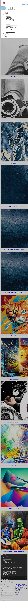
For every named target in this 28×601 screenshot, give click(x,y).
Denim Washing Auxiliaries (11, 27)
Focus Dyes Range (10, 19)
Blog (4, 35)
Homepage (5, 12)
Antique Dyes (8, 17)
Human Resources (7, 34)
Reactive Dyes (9, 18)
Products (5, 14)
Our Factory (6, 33)
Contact (5, 36)
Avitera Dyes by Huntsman (11, 25)
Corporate (5, 13)
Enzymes (8, 28)
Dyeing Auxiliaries (9, 26)
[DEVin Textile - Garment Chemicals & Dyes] (8, 9)
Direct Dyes (8, 16)
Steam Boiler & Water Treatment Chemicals (10, 31)
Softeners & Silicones (10, 29)
